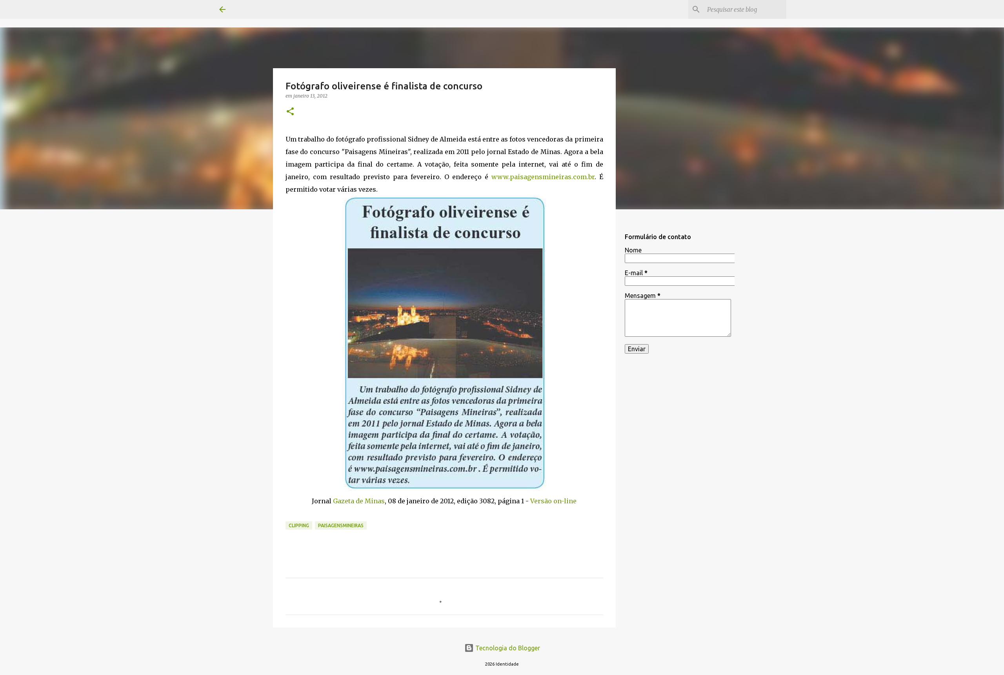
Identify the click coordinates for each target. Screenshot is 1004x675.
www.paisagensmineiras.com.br (543, 177)
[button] (290, 112)
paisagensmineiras (341, 525)
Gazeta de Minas (359, 501)
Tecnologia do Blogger (507, 647)
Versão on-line (553, 501)
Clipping (299, 525)
